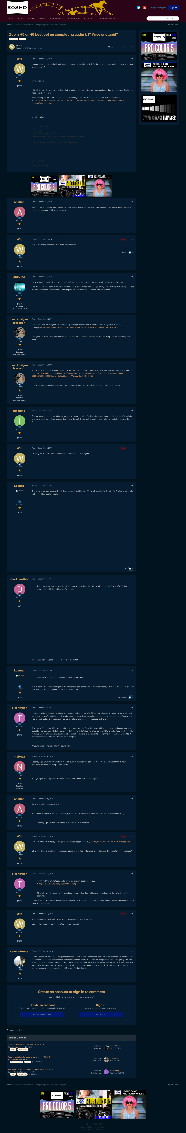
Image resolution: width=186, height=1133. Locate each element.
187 (20, 229)
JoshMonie (114, 1058)
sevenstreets (19, 951)
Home (11, 18)
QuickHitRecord (116, 1046)
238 (20, 86)
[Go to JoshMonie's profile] (106, 1059)
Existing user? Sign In (157, 8)
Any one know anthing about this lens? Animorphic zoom (30, 1069)
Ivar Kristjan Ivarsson (19, 321)
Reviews (31, 18)
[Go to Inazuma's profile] (19, 421)
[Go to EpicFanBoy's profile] (106, 1071)
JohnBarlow (15, 1047)
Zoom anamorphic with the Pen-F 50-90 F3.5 (26, 1045)
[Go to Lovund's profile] (19, 496)
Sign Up (174, 8)
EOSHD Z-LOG (89, 18)
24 (20, 978)
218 (20, 735)
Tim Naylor (19, 708)
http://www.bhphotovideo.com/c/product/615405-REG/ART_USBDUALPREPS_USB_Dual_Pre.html (80, 327)
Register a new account (42, 1014)
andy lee (19, 277)
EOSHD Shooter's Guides (110, 18)
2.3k (21, 304)
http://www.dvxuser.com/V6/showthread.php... (111, 842)
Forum (20, 18)
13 (20, 513)
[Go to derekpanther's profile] (19, 589)
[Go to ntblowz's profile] (19, 766)
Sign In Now (100, 1014)
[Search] (176, 18)
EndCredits (15, 1072)
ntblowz (19, 756)
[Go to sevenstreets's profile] (19, 961)
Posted (42, 59)
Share (110, 47)
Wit (20, 45)
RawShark (14, 1059)
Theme (85, 1124)
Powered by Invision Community (93, 1129)
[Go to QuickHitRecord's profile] (106, 1047)
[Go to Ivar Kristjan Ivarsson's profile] (19, 333)
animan (19, 202)
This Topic (170, 18)
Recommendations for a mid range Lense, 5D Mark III (29, 1057)
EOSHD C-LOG (74, 18)
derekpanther (19, 579)
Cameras (38, 48)
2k (20, 783)
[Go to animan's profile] (19, 212)
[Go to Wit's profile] (12, 47)
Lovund (19, 485)
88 (20, 350)
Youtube (42, 18)
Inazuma (19, 410)
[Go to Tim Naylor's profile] (19, 718)
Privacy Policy (98, 1124)
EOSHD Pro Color (57, 18)
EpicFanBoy (114, 1070)
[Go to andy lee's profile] (19, 287)
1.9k (20, 438)
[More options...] (131, 58)
